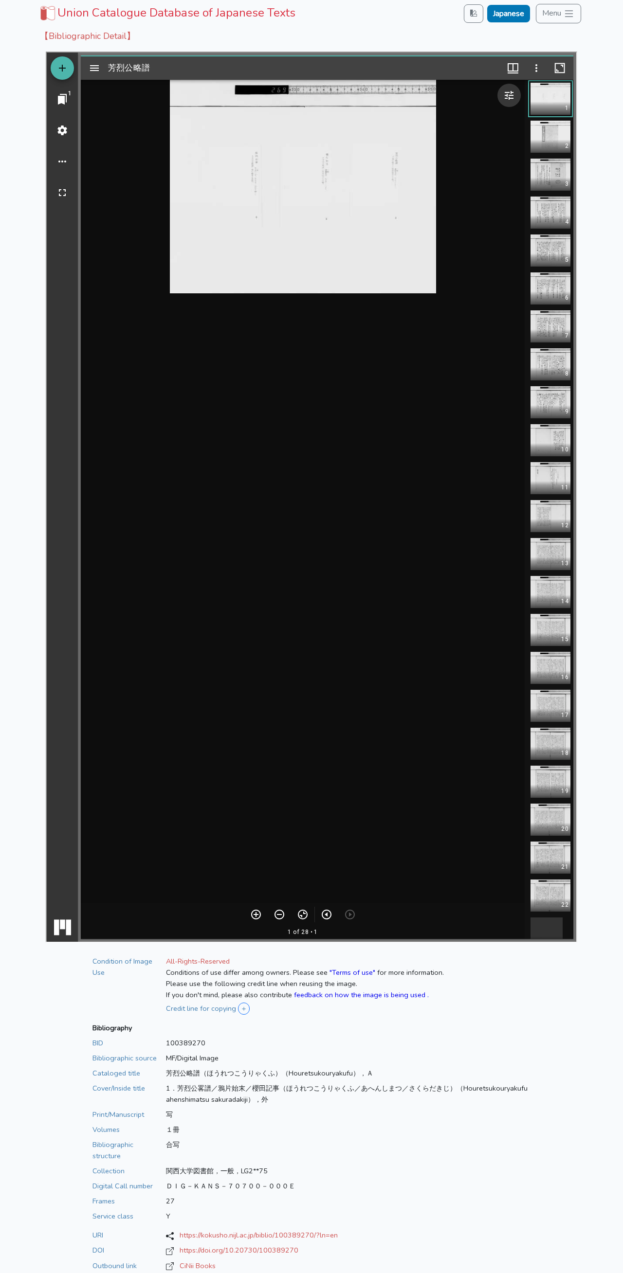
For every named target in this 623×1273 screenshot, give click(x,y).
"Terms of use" (352, 972)
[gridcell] (166, 12)
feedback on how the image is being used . (361, 995)
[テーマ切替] (473, 13)
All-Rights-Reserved (198, 961)
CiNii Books (198, 1266)
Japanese (508, 13)
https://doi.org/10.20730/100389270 (239, 1250)
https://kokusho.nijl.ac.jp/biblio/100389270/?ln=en (259, 1235)
